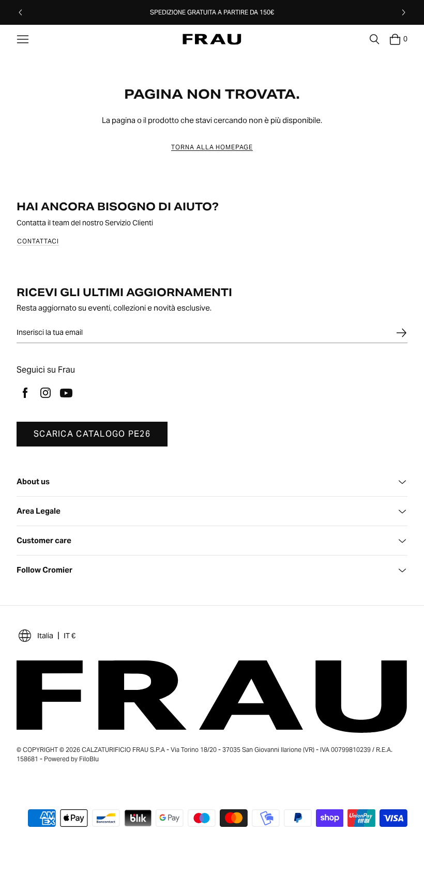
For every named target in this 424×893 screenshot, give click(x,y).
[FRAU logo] (212, 39)
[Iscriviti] (401, 333)
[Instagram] (45, 392)
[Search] (374, 39)
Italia (45, 635)
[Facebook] (25, 392)
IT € (69, 635)
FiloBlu (89, 759)
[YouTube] (66, 392)
